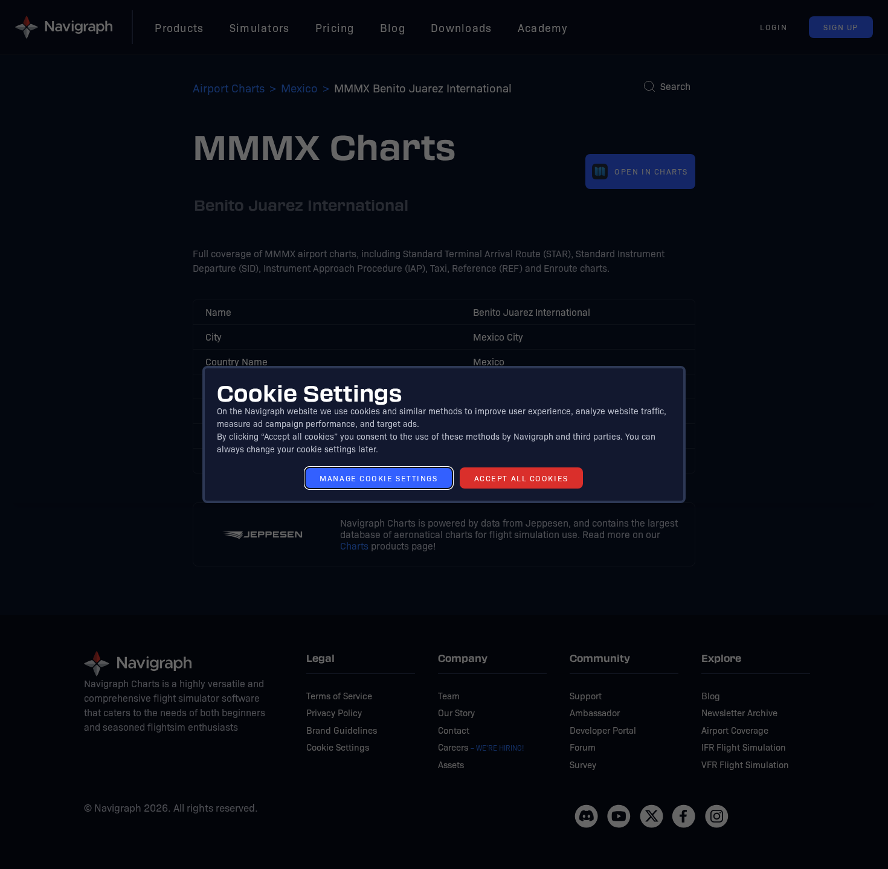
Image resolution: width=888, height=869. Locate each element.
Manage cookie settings (378, 478)
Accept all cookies (521, 478)
